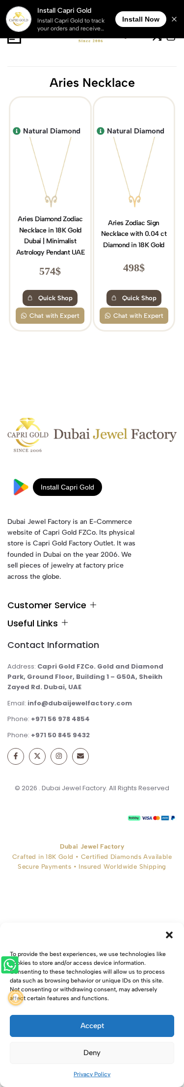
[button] (169, 935)
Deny (92, 1052)
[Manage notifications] (16, 998)
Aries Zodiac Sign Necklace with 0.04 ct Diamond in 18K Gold (134, 234)
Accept (92, 1025)
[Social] (15, 756)
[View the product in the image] (50, 174)
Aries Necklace (92, 82)
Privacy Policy (92, 1074)
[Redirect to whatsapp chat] (11, 966)
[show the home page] (92, 437)
